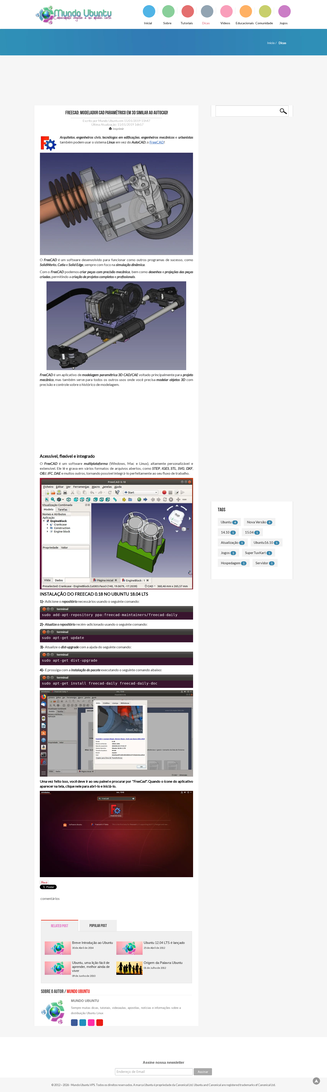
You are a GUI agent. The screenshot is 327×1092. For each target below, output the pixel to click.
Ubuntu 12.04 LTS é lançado (164, 943)
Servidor (262, 563)
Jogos (283, 23)
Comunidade (264, 23)
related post (59, 926)
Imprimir (118, 129)
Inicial (148, 23)
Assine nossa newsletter (163, 1062)
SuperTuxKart (255, 553)
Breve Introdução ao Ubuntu (92, 943)
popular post (98, 925)
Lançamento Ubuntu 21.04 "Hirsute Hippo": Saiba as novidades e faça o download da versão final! (249, 167)
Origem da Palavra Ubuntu (163, 963)
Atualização (229, 542)
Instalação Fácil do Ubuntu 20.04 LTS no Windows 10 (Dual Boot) (247, 184)
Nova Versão (256, 522)
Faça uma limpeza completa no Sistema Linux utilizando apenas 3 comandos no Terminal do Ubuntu (251, 464)
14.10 (225, 532)
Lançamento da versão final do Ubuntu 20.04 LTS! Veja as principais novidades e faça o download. (250, 202)
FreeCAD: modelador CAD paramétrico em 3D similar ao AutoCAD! (116, 113)
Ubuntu (226, 522)
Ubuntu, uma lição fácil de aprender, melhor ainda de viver (91, 967)
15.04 (249, 532)
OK (283, 111)
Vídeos (225, 23)
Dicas (206, 23)
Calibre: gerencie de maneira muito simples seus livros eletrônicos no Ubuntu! (249, 219)
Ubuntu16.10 (263, 542)
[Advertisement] (116, 420)
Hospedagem (230, 563)
